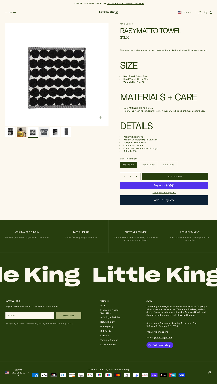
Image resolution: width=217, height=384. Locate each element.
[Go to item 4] (44, 132)
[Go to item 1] (10, 132)
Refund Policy (107, 322)
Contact (104, 301)
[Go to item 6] (66, 132)
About (103, 305)
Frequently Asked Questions (109, 311)
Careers (104, 335)
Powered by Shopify (119, 369)
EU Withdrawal (108, 344)
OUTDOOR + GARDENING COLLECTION (125, 3)
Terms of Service (109, 340)
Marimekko (126, 24)
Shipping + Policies (110, 317)
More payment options (164, 192)
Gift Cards (105, 331)
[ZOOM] (100, 117)
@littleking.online (163, 337)
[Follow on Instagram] (210, 372)
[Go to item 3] (33, 132)
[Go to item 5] (55, 132)
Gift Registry (106, 326)
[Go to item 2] (21, 132)
